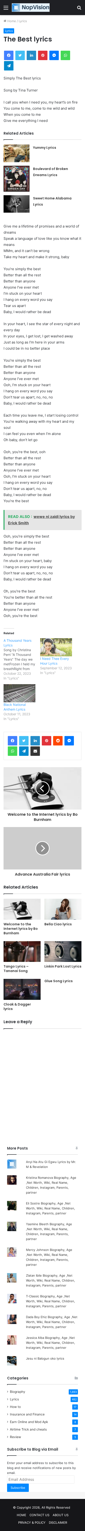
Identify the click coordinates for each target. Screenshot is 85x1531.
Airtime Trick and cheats (28, 1429)
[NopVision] (31, 7)
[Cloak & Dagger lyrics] (22, 989)
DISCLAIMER (58, 1522)
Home (11, 21)
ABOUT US (60, 1515)
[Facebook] (12, 740)
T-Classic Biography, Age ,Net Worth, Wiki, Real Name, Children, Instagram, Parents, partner (50, 1301)
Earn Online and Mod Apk (29, 1422)
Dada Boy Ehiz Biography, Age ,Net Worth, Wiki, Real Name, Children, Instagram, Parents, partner (51, 1322)
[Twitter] (24, 740)
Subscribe (18, 1488)
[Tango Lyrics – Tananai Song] (22, 951)
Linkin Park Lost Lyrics (62, 966)
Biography (17, 1392)
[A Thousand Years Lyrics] (22, 659)
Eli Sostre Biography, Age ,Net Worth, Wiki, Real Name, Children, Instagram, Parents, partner (50, 1208)
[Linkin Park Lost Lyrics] (62, 951)
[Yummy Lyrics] (17, 153)
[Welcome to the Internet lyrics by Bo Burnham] (22, 909)
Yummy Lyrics (44, 147)
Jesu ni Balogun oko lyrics (45, 1358)
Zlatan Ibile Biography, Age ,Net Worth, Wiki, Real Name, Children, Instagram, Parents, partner (50, 1280)
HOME (21, 1515)
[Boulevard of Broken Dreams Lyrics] (17, 179)
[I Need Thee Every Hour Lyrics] (56, 647)
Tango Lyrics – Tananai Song (16, 968)
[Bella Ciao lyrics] (62, 909)
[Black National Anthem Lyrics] (19, 693)
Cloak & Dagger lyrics (17, 1006)
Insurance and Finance (27, 1414)
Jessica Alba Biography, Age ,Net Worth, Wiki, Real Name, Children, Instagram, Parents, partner (50, 1342)
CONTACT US (39, 1515)
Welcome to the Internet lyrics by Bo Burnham (21, 928)
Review (15, 1437)
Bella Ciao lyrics (58, 924)
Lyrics (23, 21)
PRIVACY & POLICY (32, 1522)
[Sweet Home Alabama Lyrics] (17, 204)
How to (15, 1407)
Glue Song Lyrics (58, 981)
